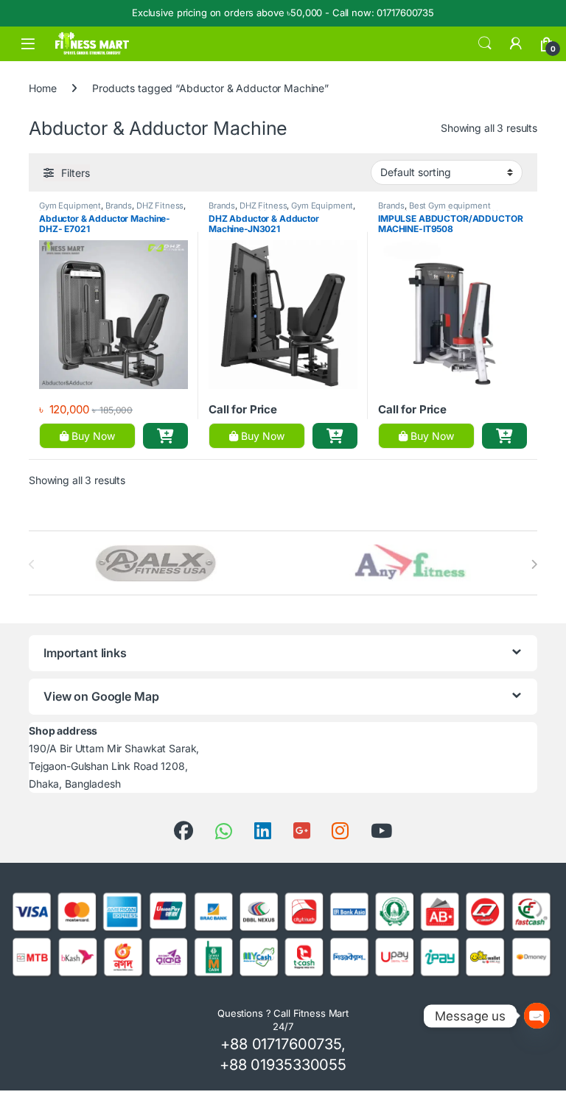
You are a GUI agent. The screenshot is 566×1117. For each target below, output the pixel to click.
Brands (118, 205)
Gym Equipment (70, 205)
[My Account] (516, 43)
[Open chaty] (537, 1016)
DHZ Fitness (160, 205)
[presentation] (534, 564)
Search (485, 43)
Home (42, 88)
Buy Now (92, 436)
